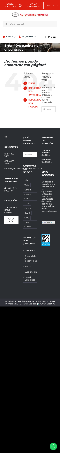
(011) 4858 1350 (9, 162)
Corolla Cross (27, 197)
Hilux (27, 180)
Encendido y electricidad (30, 258)
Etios (26, 203)
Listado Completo (30, 278)
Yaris (26, 185)
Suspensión (30, 272)
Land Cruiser (27, 224)
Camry (27, 208)
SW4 (26, 218)
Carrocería (30, 250)
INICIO (31, 83)
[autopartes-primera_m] (30, 13)
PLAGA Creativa (47, 304)
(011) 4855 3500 (9, 155)
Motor (28, 266)
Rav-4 (27, 213)
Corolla (27, 190)
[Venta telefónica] (53, 446)
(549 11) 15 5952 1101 (10, 189)
